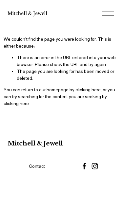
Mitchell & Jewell (27, 13)
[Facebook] (84, 166)
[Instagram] (95, 166)
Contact (37, 166)
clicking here (88, 89)
